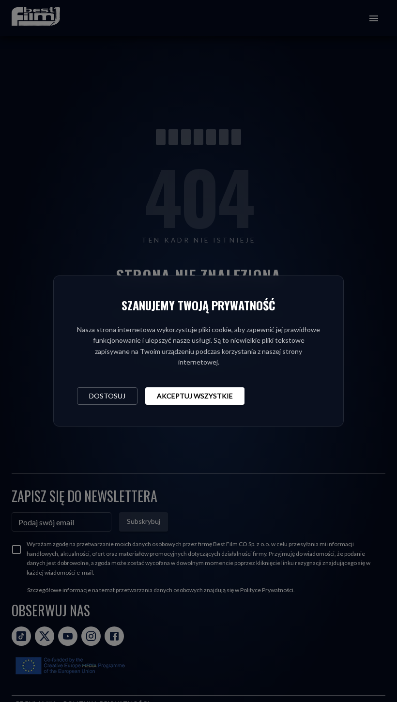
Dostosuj (107, 396)
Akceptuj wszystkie (195, 396)
